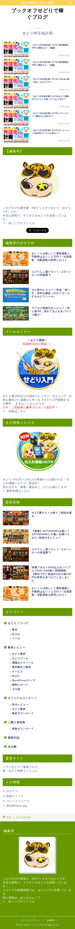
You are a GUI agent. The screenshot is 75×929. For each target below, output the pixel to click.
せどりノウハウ (18, 623)
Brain (15, 676)
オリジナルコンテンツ (22, 698)
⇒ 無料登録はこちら (16, 490)
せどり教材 (19, 653)
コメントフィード (18, 800)
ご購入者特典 (16, 722)
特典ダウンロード (23, 728)
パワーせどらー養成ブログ (20, 766)
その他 (16, 689)
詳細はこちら (17, 411)
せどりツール (20, 658)
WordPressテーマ (23, 680)
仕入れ (16, 634)
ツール (16, 638)
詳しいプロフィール (22, 223)
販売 (14, 629)
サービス (17, 671)
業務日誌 (13, 737)
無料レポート (20, 684)
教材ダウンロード (23, 713)
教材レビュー (16, 647)
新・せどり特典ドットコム (20, 770)
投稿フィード (15, 796)
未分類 (12, 746)
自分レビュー (20, 704)
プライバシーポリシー (30, 920)
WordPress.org (16, 805)
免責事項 (51, 920)
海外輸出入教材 (21, 667)
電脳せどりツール (23, 662)
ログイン (12, 791)
